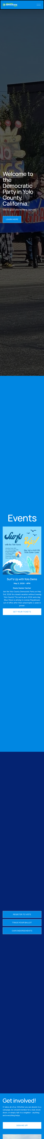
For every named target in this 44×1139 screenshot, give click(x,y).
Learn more (12, 219)
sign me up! (22, 1125)
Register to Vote (22, 914)
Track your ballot (22, 922)
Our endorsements (22, 931)
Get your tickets (22, 611)
